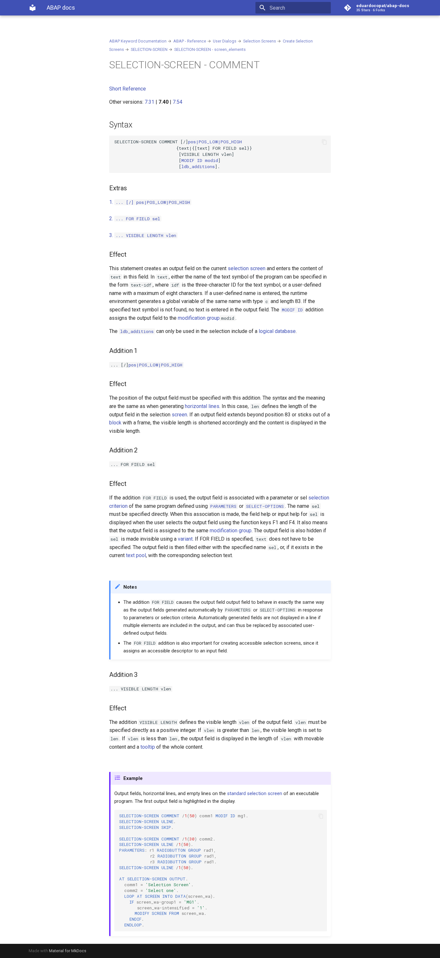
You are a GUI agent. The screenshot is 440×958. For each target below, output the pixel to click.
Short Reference (127, 89)
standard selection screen (254, 793)
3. (142, 235)
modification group (199, 318)
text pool (136, 555)
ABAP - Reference (189, 41)
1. (121, 202)
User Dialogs (224, 41)
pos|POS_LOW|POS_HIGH (163, 202)
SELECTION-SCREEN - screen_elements (210, 49)
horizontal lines (202, 406)
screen (179, 415)
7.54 (177, 102)
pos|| (215, 142)
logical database (277, 331)
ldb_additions (198, 166)
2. (134, 218)
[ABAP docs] (32, 7)
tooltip (147, 747)
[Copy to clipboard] (324, 142)
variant (185, 539)
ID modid (199, 160)
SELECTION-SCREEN (149, 49)
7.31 (149, 102)
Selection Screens (259, 41)
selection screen (246, 268)
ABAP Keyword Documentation (138, 41)
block (115, 423)
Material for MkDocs (67, 950)
